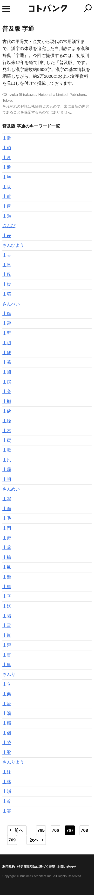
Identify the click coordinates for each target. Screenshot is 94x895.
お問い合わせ (66, 866)
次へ (34, 840)
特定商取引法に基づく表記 (36, 866)
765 (41, 830)
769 (12, 840)
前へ (18, 830)
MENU (6, 8)
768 (84, 830)
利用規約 (8, 866)
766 (55, 830)
